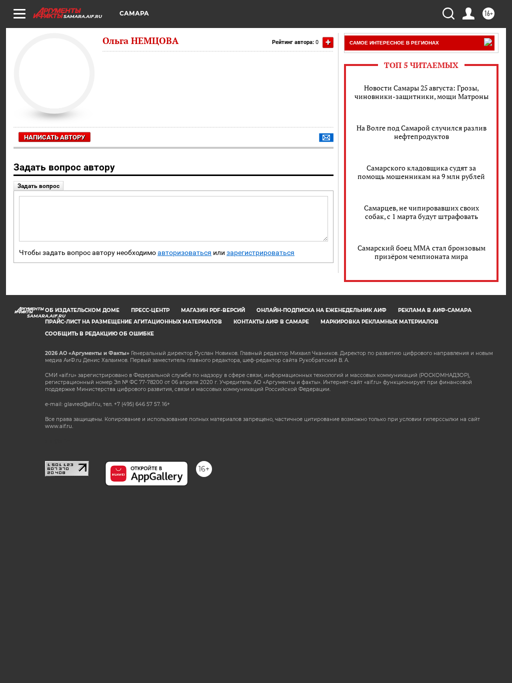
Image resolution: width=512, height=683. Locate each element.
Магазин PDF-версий (213, 310)
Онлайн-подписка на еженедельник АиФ (321, 310)
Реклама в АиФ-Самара (435, 310)
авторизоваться (185, 252)
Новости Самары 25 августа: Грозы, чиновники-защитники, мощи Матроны (421, 92)
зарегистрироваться (260, 252)
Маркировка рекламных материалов (379, 321)
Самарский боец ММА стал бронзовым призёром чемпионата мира (422, 252)
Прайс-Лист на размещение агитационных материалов (133, 321)
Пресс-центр (150, 310)
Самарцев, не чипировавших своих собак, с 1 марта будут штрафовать (421, 212)
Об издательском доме (82, 310)
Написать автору (54, 137)
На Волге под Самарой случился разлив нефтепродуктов (421, 132)
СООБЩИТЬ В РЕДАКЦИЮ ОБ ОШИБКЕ (99, 333)
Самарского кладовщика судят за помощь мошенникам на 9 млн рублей (421, 172)
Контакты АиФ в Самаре (271, 321)
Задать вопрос (39, 186)
